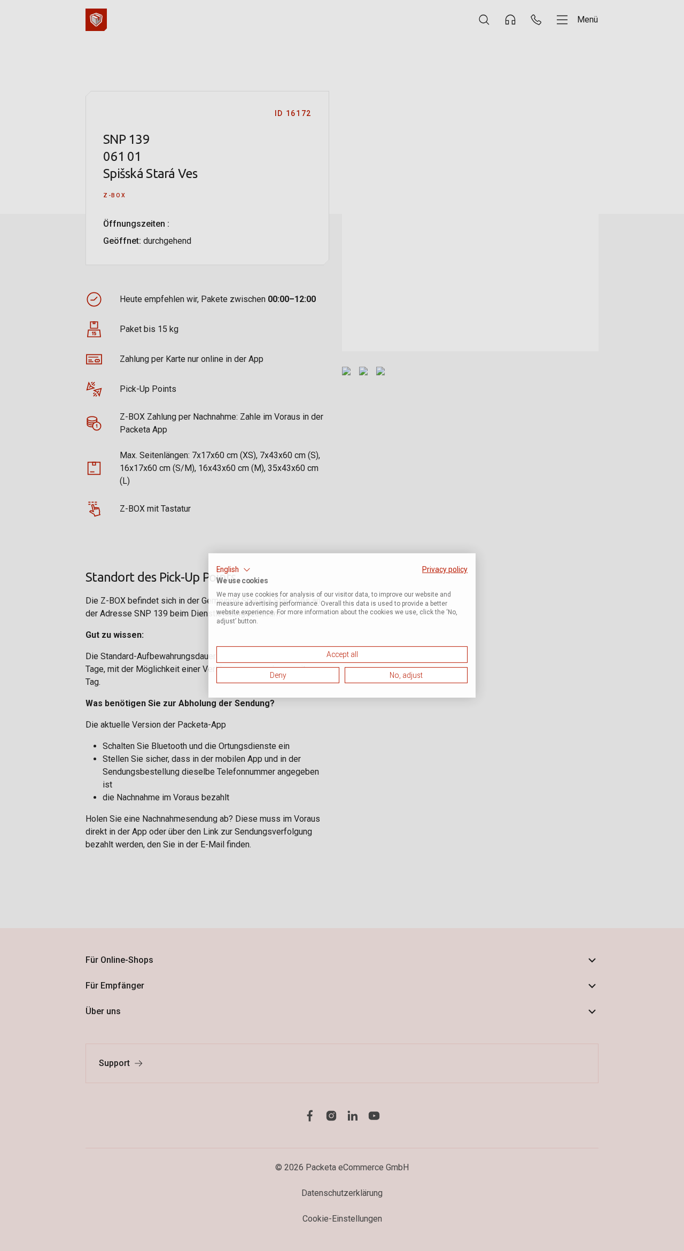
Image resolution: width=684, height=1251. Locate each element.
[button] (233, 569)
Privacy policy (445, 569)
